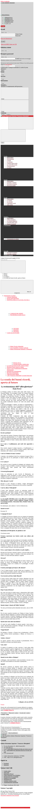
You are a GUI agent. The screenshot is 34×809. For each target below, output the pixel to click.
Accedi (2, 26)
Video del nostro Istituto (13, 374)
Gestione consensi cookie (10, 781)
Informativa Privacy (9, 774)
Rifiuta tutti (13, 713)
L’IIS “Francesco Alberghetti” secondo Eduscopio (19, 375)
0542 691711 (9, 747)
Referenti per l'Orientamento (14, 371)
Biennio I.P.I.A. (17, 362)
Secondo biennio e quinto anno (21, 364)
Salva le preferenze (12, 733)
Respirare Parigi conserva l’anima (15, 367)
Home (5, 273)
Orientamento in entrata (9, 295)
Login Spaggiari (8, 64)
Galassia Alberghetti (12, 297)
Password (18, 35)
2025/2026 (16, 328)
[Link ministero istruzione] (8, 2)
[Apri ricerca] (20, 123)
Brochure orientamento (12, 372)
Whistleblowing (8, 779)
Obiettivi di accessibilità (10, 778)
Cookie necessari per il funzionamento (10, 727)
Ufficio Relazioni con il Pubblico (12, 775)
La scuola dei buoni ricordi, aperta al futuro (17, 365)
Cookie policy (7, 771)
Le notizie (6, 276)
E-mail (17, 58)
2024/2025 (16, 330)
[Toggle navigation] (13, 135)
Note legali (6, 772)
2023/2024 (16, 331)
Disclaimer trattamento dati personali (10, 795)
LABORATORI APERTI (16, 313)
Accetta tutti (25, 713)
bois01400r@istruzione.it (19, 749)
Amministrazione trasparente (11, 782)
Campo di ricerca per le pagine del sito (10, 258)
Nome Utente (19, 34)
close (2, 142)
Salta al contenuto (5, 1)
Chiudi (2, 74)
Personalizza (4, 713)
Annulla (3, 114)
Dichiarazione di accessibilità (11, 776)
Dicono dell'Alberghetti (13, 298)
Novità (5, 275)
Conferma (8, 114)
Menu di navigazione (22, 292)
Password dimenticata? (6, 38)
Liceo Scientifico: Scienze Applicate (19, 347)
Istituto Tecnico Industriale (16, 346)
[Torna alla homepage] (17, 116)
